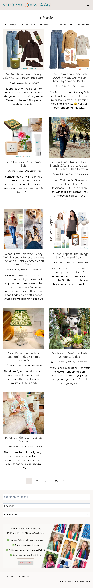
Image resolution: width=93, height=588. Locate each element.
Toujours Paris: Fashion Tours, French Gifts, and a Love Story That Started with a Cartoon (69, 165)
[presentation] (23, 49)
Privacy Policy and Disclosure (18, 577)
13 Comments (34, 171)
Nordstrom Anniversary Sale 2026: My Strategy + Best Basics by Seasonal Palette (69, 77)
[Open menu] (88, 5)
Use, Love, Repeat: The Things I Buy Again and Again (69, 255)
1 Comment (33, 83)
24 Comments (35, 365)
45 (56, 481)
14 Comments (82, 362)
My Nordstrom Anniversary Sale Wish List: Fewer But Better (23, 75)
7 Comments (81, 263)
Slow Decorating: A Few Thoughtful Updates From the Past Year (23, 356)
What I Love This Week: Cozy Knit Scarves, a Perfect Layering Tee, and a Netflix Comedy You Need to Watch (23, 259)
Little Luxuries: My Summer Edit (23, 163)
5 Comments (79, 86)
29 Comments (37, 446)
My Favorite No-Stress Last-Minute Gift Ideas (69, 354)
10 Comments (81, 174)
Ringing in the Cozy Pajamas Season (23, 439)
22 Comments (36, 269)
